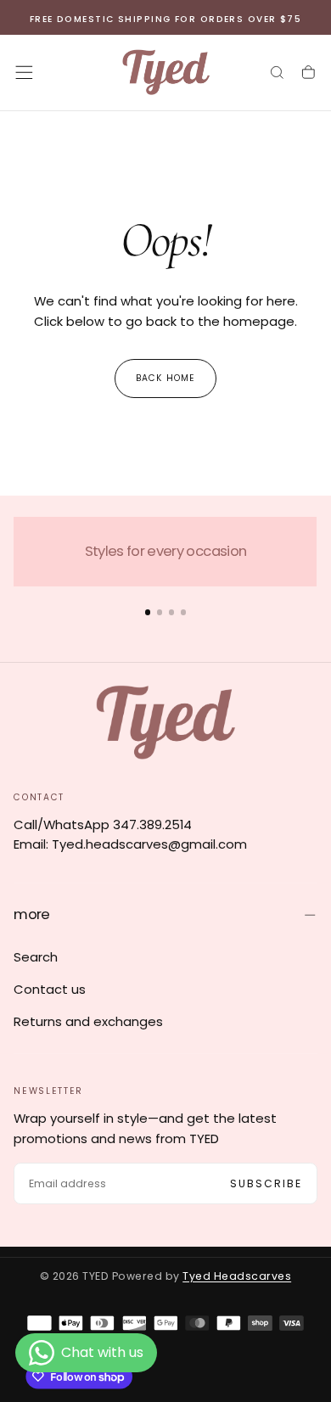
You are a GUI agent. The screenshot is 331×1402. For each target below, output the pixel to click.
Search (36, 957)
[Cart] (308, 73)
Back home (165, 378)
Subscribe (266, 1183)
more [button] (31, 914)
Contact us (50, 989)
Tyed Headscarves (236, 1276)
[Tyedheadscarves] (166, 722)
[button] (24, 72)
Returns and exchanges (88, 1021)
